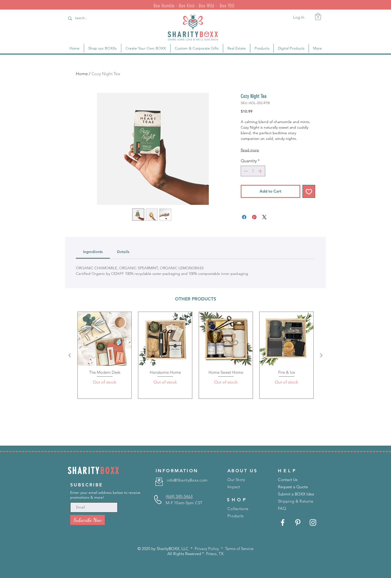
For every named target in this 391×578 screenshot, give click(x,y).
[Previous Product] (69, 355)
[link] (318, 16)
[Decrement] (245, 171)
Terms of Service (239, 548)
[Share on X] (264, 217)
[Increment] (260, 171)
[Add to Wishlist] (308, 191)
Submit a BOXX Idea (296, 493)
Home (82, 73)
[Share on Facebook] (244, 217)
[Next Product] (321, 355)
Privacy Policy (207, 548)
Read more (250, 150)
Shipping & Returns (295, 501)
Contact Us (287, 479)
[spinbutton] (253, 171)
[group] (195, 355)
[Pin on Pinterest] (254, 217)
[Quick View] (104, 339)
